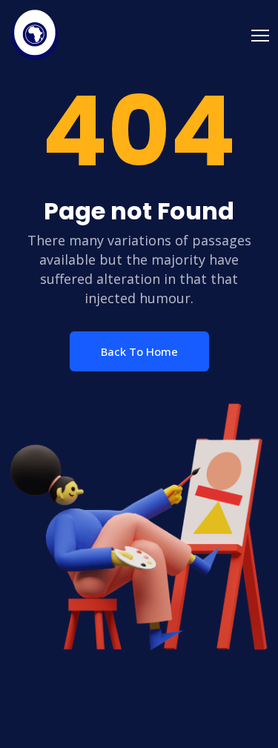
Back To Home (139, 351)
